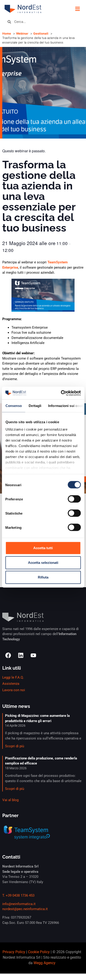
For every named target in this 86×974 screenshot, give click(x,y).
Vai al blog (10, 800)
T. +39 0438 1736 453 (18, 895)
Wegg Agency (44, 963)
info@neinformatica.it (19, 904)
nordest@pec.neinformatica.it (25, 909)
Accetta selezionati (43, 563)
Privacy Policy (14, 952)
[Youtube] (33, 655)
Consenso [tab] (13, 406)
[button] (77, 9)
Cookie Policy (39, 952)
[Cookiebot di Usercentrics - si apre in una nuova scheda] (61, 393)
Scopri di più (14, 746)
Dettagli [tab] (35, 406)
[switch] (74, 499)
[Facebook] (8, 655)
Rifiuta (43, 577)
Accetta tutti (43, 548)
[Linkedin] (20, 655)
